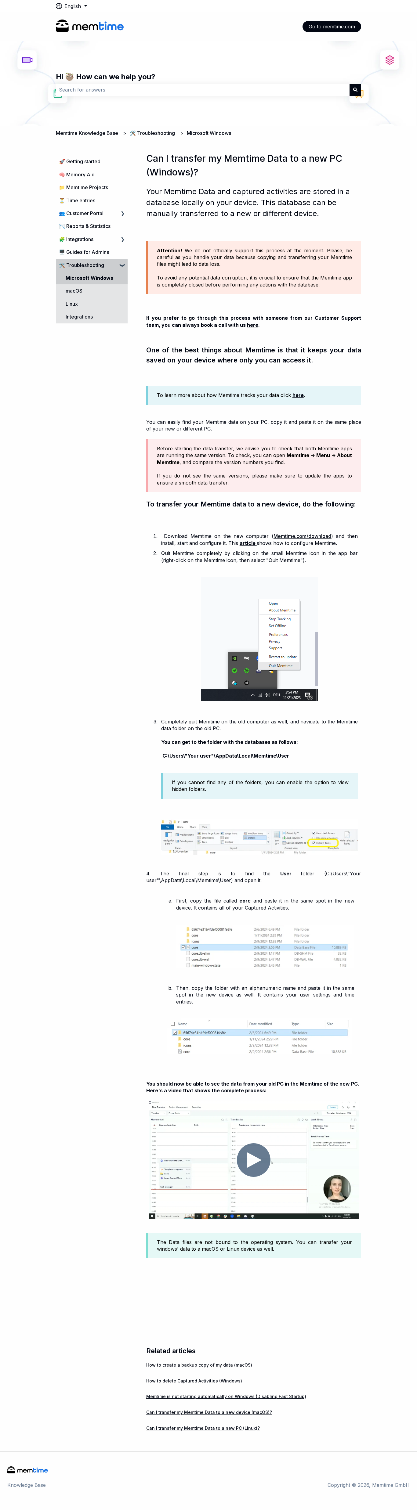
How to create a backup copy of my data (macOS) (199, 1365)
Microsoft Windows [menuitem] (89, 278)
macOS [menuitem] (74, 291)
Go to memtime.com (332, 26)
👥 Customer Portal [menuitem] (81, 213)
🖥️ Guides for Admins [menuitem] (84, 252)
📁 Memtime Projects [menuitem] (83, 187)
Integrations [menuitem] (79, 317)
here (252, 325)
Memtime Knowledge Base (87, 133)
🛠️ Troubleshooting (152, 133)
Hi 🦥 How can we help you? (105, 76)
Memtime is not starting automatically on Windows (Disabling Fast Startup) (226, 1396)
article (248, 543)
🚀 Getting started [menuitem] (79, 161)
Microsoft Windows (209, 133)
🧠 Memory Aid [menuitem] (77, 174)
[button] (123, 213)
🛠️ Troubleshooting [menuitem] (81, 265)
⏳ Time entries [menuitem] (77, 200)
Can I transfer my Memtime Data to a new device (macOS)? (209, 1412)
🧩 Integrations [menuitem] (76, 239)
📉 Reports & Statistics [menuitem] (85, 226)
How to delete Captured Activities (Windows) (194, 1380)
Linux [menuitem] (72, 304)
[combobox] (203, 90)
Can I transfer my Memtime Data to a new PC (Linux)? (203, 1428)
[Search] (355, 90)
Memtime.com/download (302, 536)
